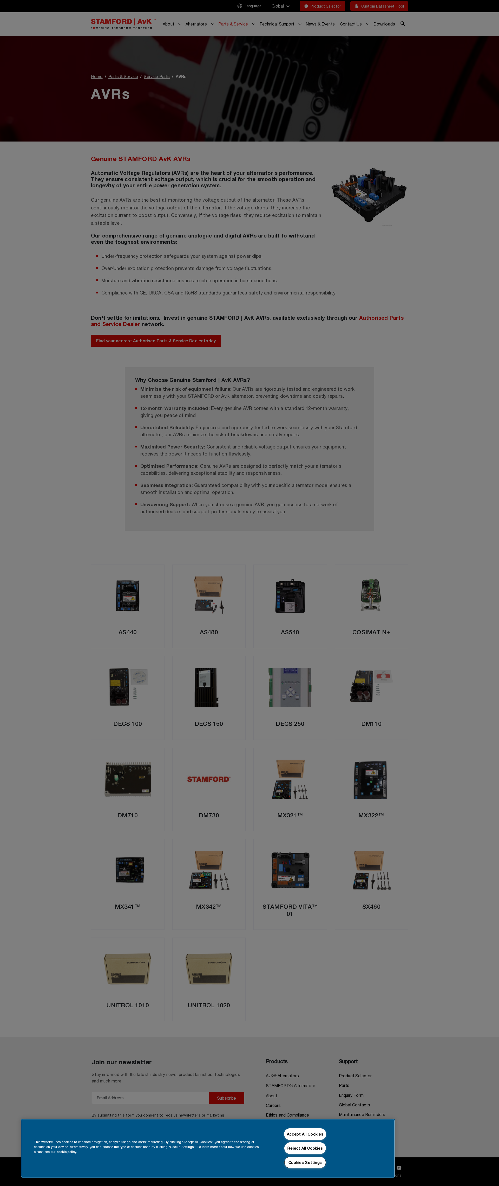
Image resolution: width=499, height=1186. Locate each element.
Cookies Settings (305, 1162)
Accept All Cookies (305, 1134)
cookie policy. (67, 1152)
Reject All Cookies (305, 1148)
